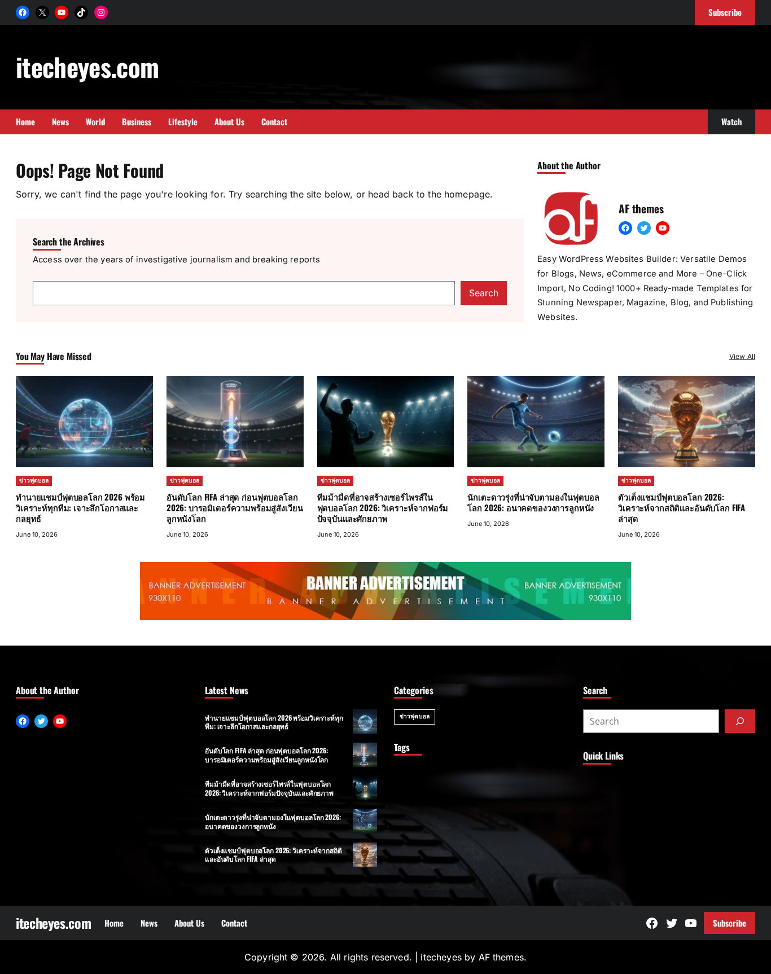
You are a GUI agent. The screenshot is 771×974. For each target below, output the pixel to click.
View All (742, 356)
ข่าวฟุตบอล (34, 480)
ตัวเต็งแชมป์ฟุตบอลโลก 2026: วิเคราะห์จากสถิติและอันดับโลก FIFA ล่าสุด (681, 507)
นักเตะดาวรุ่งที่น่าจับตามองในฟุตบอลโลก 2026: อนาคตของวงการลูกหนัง (533, 502)
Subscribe (729, 922)
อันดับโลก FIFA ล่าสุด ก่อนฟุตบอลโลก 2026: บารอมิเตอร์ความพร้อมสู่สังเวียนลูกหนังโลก (235, 507)
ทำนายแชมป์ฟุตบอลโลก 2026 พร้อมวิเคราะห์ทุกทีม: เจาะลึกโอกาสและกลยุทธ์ (80, 507)
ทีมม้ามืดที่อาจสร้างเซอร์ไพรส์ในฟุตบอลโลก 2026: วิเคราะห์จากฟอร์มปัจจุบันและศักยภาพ (383, 507)
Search (483, 293)
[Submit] (740, 721)
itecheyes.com (87, 66)
